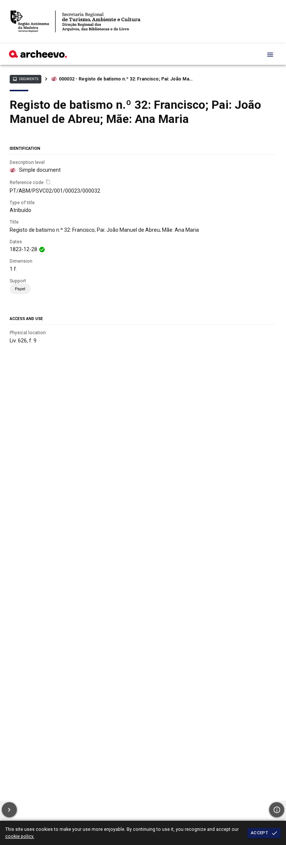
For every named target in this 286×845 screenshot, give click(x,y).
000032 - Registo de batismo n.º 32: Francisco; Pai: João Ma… (126, 79)
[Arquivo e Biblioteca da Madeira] (38, 56)
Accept (259, 832)
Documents (25, 79)
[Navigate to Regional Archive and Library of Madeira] (75, 22)
